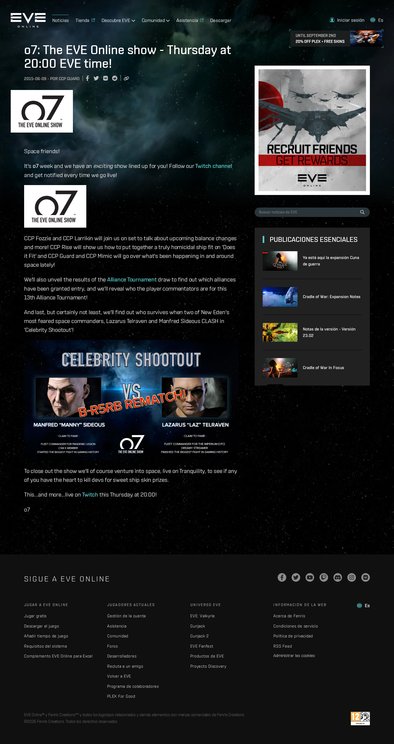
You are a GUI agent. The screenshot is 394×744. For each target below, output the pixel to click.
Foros (112, 646)
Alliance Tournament (132, 279)
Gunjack (197, 626)
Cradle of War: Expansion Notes (331, 296)
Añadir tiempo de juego (46, 636)
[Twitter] (296, 577)
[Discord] (337, 577)
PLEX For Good (121, 696)
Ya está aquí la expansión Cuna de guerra (331, 260)
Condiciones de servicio (295, 626)
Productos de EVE (207, 656)
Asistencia (117, 626)
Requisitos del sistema (45, 646)
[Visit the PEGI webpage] (360, 718)
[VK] (365, 577)
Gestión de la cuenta (126, 616)
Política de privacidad (293, 636)
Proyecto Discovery (208, 666)
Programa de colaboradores (133, 686)
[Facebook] (282, 577)
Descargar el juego (41, 626)
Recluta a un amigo (125, 666)
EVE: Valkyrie (202, 616)
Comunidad (117, 636)
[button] (347, 20)
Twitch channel (213, 165)
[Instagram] (351, 577)
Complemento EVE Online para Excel (58, 656)
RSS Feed (282, 646)
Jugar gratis (35, 616)
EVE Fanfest (201, 646)
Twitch (90, 494)
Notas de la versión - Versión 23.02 (329, 332)
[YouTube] (310, 577)
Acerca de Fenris (289, 616)
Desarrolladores (121, 656)
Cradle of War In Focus (323, 367)
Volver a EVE (119, 676)
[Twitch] (323, 577)
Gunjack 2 (199, 636)
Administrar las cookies (294, 655)
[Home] (28, 26)
